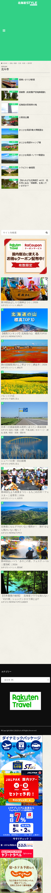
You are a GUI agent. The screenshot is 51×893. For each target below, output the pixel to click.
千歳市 (12, 399)
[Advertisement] (25, 32)
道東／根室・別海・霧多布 (15, 432)
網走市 (20, 305)
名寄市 (20, 498)
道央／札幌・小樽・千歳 (19, 430)
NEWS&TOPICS (15, 336)
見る (17, 399)
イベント (12, 305)
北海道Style (17, 730)
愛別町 (20, 567)
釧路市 (25, 602)
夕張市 (12, 464)
